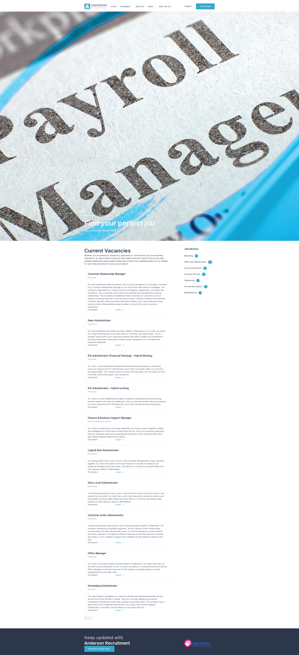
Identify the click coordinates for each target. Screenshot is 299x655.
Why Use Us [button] (164, 6)
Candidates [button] (125, 6)
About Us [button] (140, 6)
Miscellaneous (192, 292)
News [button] (150, 6)
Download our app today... (99, 649)
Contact (188, 6)
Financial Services (194, 274)
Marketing (190, 256)
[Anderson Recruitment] (95, 6)
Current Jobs (205, 6)
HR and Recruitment (195, 286)
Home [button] (113, 6)
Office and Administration (197, 262)
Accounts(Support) (195, 268)
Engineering (191, 280)
